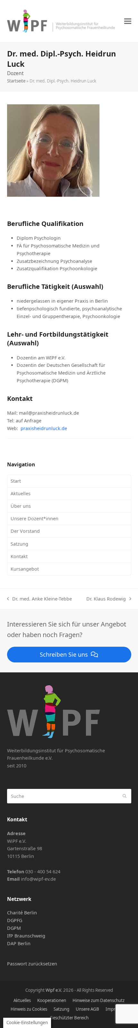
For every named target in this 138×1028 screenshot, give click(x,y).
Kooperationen (51, 1000)
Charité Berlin (22, 913)
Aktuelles (20, 493)
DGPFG (14, 920)
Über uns (21, 506)
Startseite (16, 81)
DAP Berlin (18, 943)
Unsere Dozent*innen (34, 518)
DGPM (14, 928)
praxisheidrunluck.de (44, 428)
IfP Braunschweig (26, 936)
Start (16, 481)
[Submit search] (124, 796)
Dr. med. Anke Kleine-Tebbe (39, 599)
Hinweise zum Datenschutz (99, 1000)
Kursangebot (25, 569)
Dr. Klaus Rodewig (106, 599)
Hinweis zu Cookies (29, 1009)
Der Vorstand (25, 531)
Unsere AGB (87, 1009)
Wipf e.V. (54, 990)
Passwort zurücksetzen (32, 964)
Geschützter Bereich (69, 1018)
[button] (127, 21)
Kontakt (19, 556)
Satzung (19, 544)
